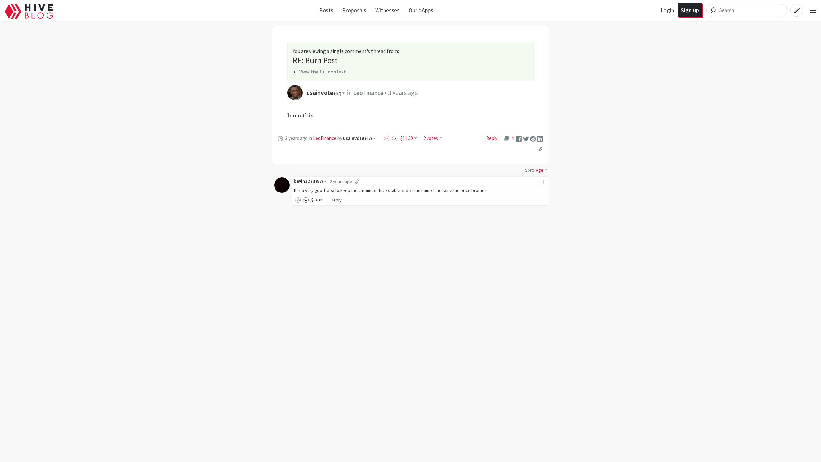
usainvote (324, 93)
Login (667, 10)
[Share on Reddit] (533, 138)
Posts (326, 10)
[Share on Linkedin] (540, 138)
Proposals (354, 10)
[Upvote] (388, 138)
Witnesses (387, 10)
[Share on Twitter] (526, 138)
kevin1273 (308, 181)
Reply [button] (336, 200)
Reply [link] (491, 138)
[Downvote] (395, 138)
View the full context (322, 71)
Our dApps (421, 10)
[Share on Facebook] (519, 138)
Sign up (690, 10)
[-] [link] (541, 181)
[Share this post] (541, 149)
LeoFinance (368, 93)
